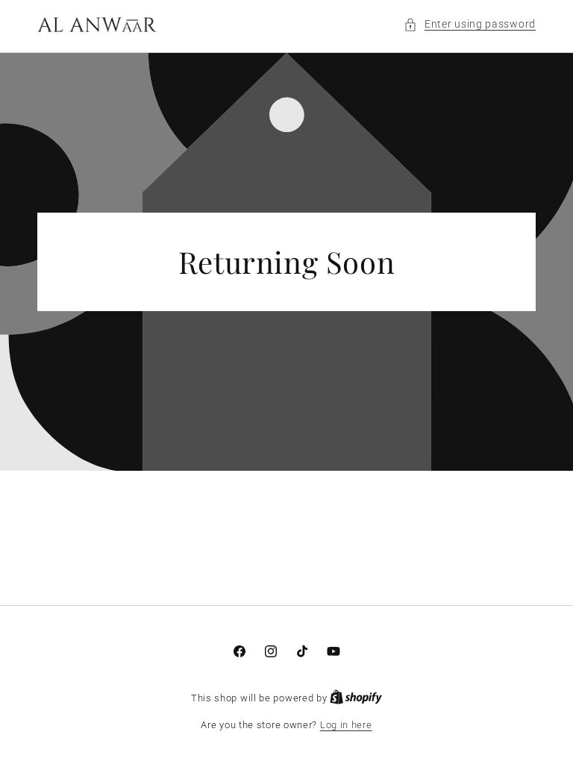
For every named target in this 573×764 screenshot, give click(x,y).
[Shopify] (356, 698)
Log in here (346, 724)
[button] (470, 24)
